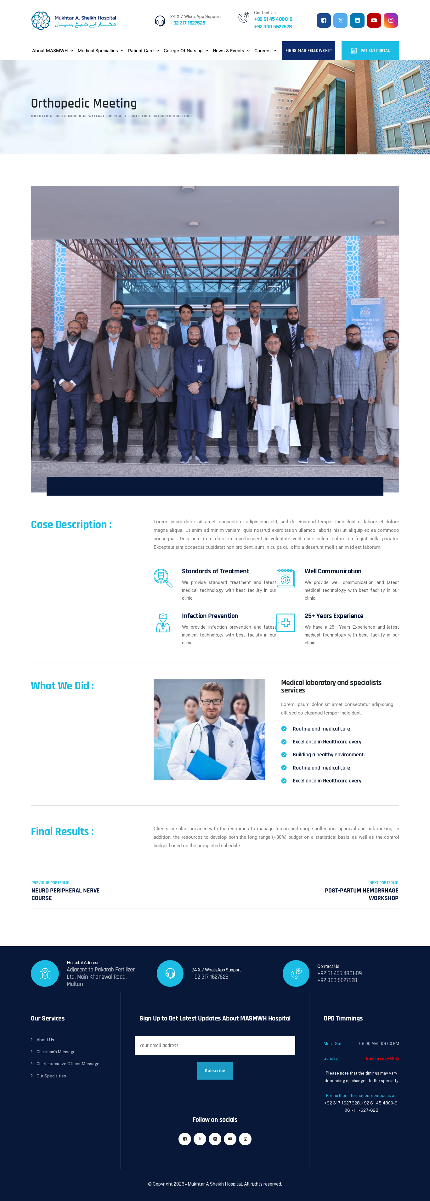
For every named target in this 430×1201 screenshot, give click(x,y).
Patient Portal (375, 50)
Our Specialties (51, 1076)
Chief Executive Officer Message (68, 1063)
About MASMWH (50, 50)
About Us (45, 1039)
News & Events (228, 50)
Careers (262, 50)
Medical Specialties (98, 50)
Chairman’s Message (56, 1051)
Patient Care (141, 50)
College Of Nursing (183, 50)
